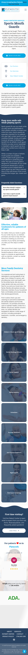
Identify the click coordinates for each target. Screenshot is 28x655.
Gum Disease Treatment (14, 452)
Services (17, 631)
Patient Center (8, 634)
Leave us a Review (13, 553)
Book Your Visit (15, 55)
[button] (3, 568)
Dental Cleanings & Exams (14, 352)
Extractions (14, 412)
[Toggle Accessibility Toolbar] (24, 651)
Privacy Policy (8, 636)
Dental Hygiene (14, 372)
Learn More (13, 530)
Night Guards (14, 473)
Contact (20, 634)
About (9, 631)
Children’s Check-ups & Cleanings (14, 332)
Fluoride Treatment (14, 432)
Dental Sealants (14, 392)
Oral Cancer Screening (14, 493)
